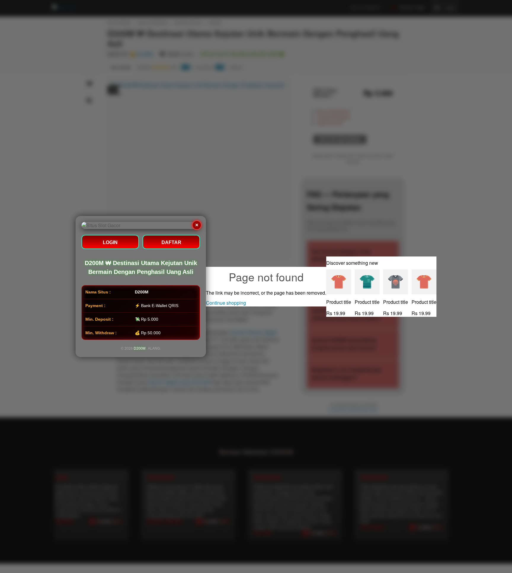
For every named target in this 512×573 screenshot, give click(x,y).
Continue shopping (226, 302)
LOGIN (110, 242)
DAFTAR (171, 242)
